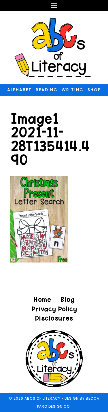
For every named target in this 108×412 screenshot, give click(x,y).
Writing (73, 90)
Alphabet (19, 90)
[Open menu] (54, 5)
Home (42, 299)
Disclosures (54, 318)
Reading (47, 90)
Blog (67, 299)
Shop (94, 90)
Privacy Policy (54, 308)
